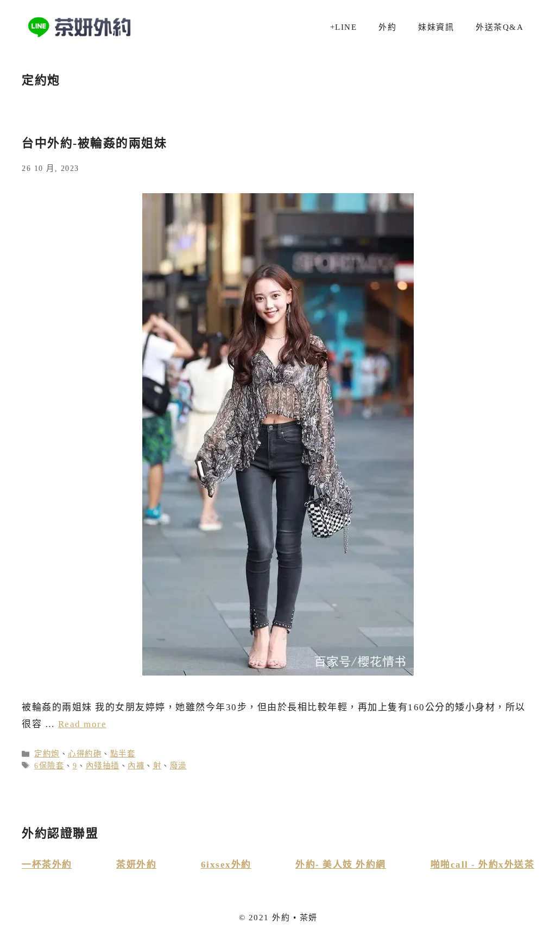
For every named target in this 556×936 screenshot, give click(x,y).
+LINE (343, 27)
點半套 (123, 753)
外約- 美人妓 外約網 (340, 864)
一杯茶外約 (47, 864)
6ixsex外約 (226, 864)
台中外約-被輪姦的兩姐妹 (94, 143)
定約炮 (47, 753)
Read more (82, 724)
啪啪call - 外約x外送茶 (483, 864)
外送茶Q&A (499, 27)
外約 (387, 27)
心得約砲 (85, 753)
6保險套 (49, 765)
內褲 (136, 765)
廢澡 (178, 765)
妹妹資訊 (436, 27)
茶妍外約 (136, 864)
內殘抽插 (102, 765)
